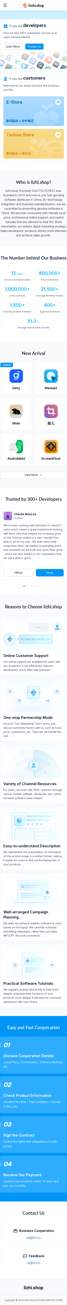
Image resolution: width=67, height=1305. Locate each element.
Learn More (13, 46)
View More (31, 474)
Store (49, 572)
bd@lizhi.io (33, 1238)
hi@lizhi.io (33, 1263)
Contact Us (34, 46)
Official (18, 572)
